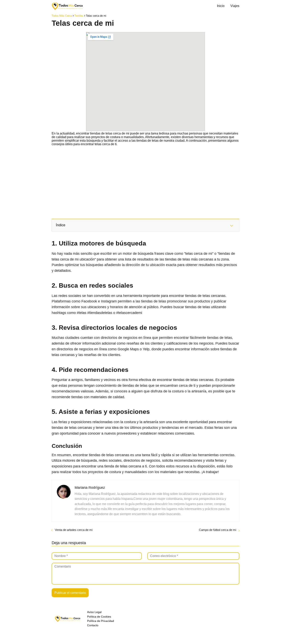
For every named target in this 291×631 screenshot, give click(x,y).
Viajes (234, 6)
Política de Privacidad (100, 620)
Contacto (92, 625)
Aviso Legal (94, 612)
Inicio (220, 6)
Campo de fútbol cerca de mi (217, 530)
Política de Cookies (99, 616)
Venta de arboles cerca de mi (73, 530)
